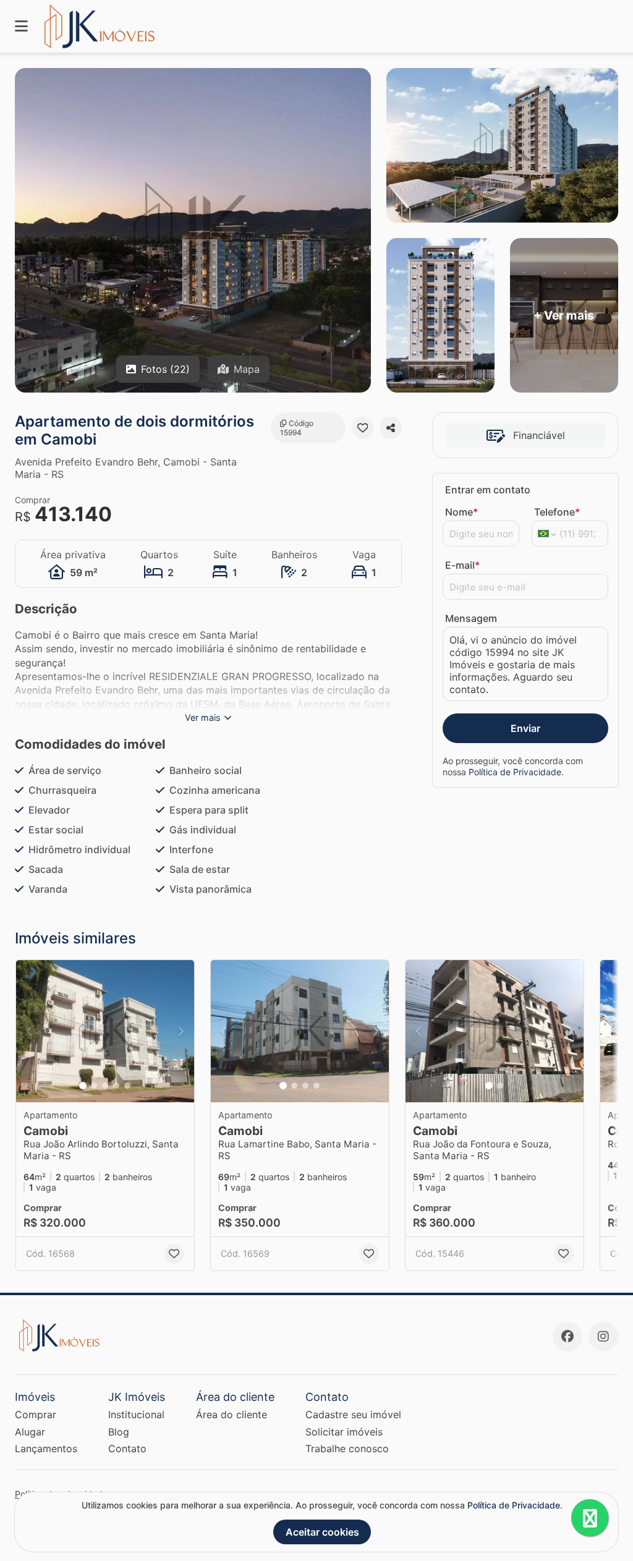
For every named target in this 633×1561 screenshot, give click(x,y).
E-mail (462, 565)
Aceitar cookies (322, 1532)
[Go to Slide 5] (127, 1085)
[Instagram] (603, 1336)
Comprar (35, 1414)
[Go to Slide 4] (116, 1085)
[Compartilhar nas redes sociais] (391, 428)
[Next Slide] (181, 1031)
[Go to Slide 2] (94, 1085)
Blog (118, 1432)
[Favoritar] (363, 428)
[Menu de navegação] (21, 26)
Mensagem (471, 618)
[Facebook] (567, 1336)
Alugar (30, 1432)
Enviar (525, 728)
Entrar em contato (487, 489)
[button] (105, 1031)
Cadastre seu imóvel (353, 1414)
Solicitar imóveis (344, 1432)
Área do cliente (231, 1414)
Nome (461, 512)
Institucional (136, 1414)
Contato (127, 1448)
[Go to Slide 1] (83, 1085)
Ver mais (203, 717)
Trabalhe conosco (347, 1448)
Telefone (557, 512)
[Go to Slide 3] (105, 1085)
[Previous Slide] (29, 1031)
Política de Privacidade (515, 772)
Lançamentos (46, 1448)
